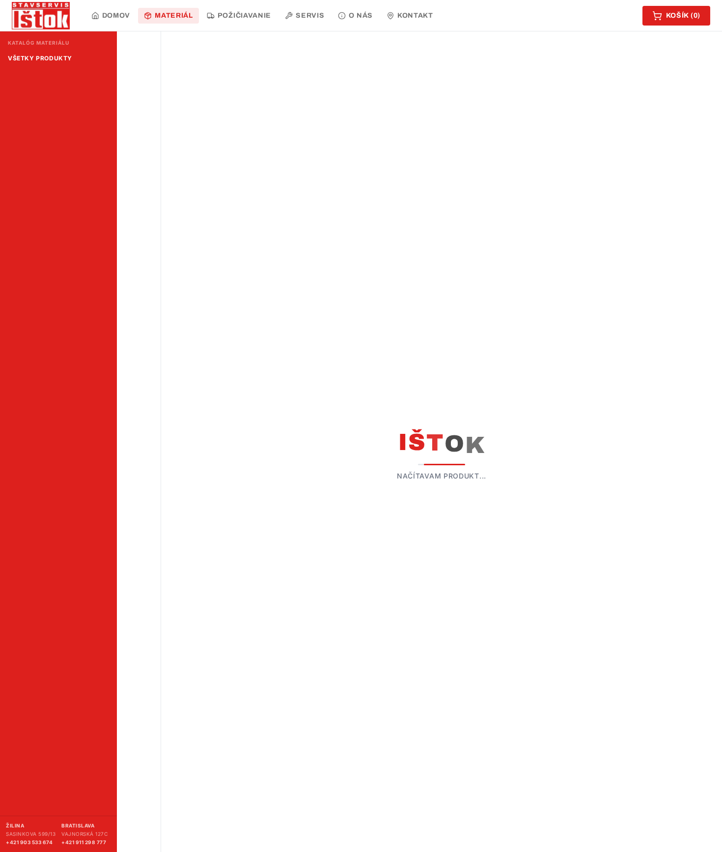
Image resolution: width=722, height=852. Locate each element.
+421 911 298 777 (83, 842)
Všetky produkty (40, 58)
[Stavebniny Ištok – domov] (41, 15)
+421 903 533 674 (29, 842)
